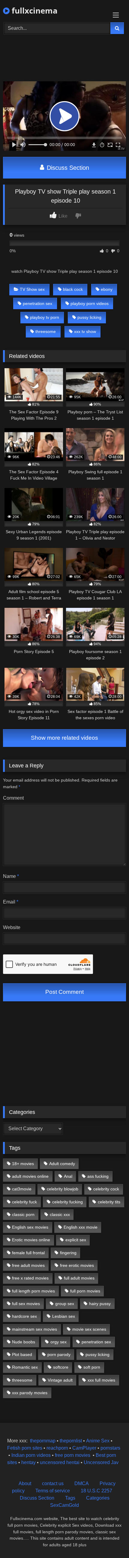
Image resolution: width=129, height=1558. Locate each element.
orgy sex (58, 1341)
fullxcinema (34, 10)
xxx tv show (85, 331)
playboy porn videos (89, 303)
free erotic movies (77, 1265)
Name (11, 876)
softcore (60, 1367)
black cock (73, 289)
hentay (28, 1462)
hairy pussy (100, 1303)
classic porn (23, 1214)
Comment (13, 798)
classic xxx (60, 1214)
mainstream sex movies (34, 1329)
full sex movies (26, 1303)
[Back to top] (110, 1540)
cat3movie (22, 1188)
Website (11, 927)
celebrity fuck (24, 1201)
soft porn (91, 1367)
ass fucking (98, 1176)
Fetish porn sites (25, 1448)
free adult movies (28, 1265)
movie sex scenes (89, 1329)
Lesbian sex (63, 1316)
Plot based (22, 1354)
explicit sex (75, 1239)
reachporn (57, 1448)
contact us (53, 1483)
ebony (106, 289)
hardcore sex (24, 1316)
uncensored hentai (60, 1462)
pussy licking (89, 317)
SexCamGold (64, 1505)
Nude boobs (23, 1341)
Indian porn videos (31, 1455)
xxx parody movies (29, 1392)
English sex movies (30, 1227)
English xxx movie (81, 1227)
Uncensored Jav (101, 1462)
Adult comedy (62, 1163)
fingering (68, 1252)
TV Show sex (32, 289)
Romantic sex (25, 1367)
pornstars (110, 1448)
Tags (70, 1497)
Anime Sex (98, 1440)
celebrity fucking (67, 1201)
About (25, 1483)
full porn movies (85, 1291)
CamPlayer (84, 1448)
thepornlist (71, 1440)
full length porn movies (33, 1291)
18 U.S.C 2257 (96, 1490)
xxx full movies (101, 1380)
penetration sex (37, 303)
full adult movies (79, 1278)
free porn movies (72, 1455)
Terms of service (52, 1490)
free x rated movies (30, 1278)
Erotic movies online (31, 1239)
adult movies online (30, 1176)
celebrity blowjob (62, 1188)
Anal (68, 1176)
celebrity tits (109, 1201)
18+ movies (23, 1163)
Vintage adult (60, 1380)
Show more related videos (64, 738)
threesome (45, 331)
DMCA (81, 1483)
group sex (64, 1303)
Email (10, 901)
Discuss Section (67, 167)
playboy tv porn (44, 317)
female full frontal (28, 1252)
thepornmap (42, 1440)
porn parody (58, 1354)
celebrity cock (106, 1188)
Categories (98, 1497)
